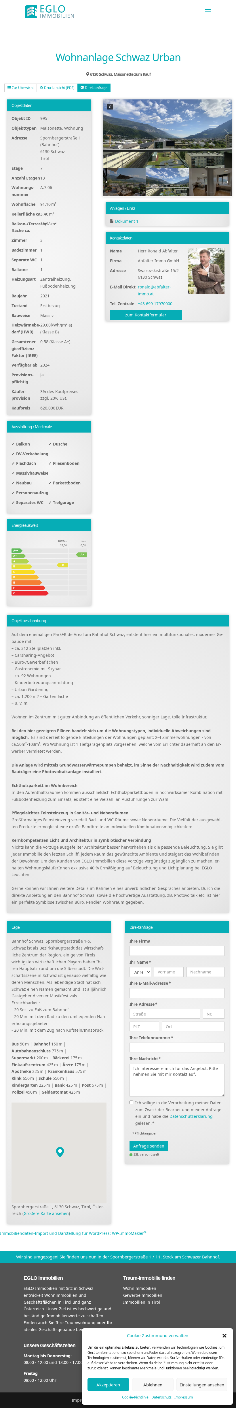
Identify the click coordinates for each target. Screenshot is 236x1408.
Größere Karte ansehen (46, 1213)
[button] (224, 1336)
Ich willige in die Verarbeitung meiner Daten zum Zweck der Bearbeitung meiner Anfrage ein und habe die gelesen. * (178, 1113)
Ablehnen (152, 1385)
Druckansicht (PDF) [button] (59, 87)
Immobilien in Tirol (141, 1302)
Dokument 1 (126, 221)
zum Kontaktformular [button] (145, 315)
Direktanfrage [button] (95, 87)
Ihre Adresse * (143, 1004)
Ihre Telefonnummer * (151, 1037)
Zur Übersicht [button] (22, 87)
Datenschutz (161, 1397)
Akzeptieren (108, 1385)
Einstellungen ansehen (202, 1385)
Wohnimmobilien (139, 1288)
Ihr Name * (140, 962)
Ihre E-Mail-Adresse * (150, 983)
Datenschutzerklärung (191, 1116)
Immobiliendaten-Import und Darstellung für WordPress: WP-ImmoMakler (73, 1233)
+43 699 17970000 (155, 303)
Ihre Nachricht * (145, 1058)
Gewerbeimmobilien (142, 1295)
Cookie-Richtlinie (135, 1397)
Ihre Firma (140, 941)
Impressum (183, 1397)
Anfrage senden (148, 1146)
